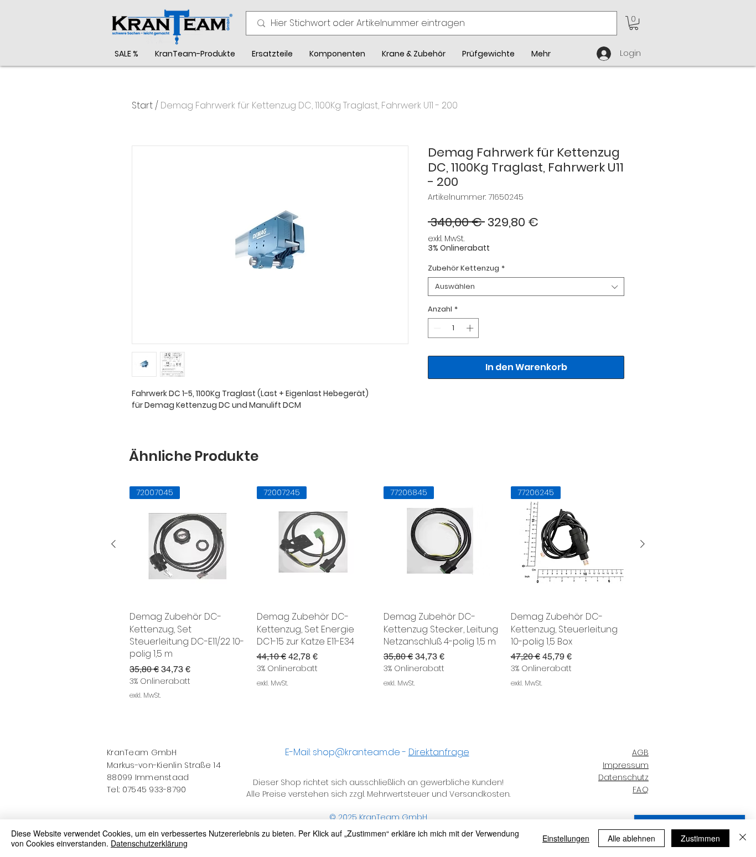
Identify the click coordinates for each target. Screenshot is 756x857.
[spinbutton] (453, 328)
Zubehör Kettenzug (466, 268)
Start (142, 105)
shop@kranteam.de (356, 752)
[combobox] (526, 286)
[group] (378, 594)
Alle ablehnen (631, 838)
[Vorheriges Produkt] (113, 543)
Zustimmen (700, 838)
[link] (633, 23)
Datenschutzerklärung (149, 843)
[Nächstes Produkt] (642, 543)
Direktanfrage (438, 752)
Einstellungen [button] (565, 838)
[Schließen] (742, 838)
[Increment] (471, 328)
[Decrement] (436, 328)
